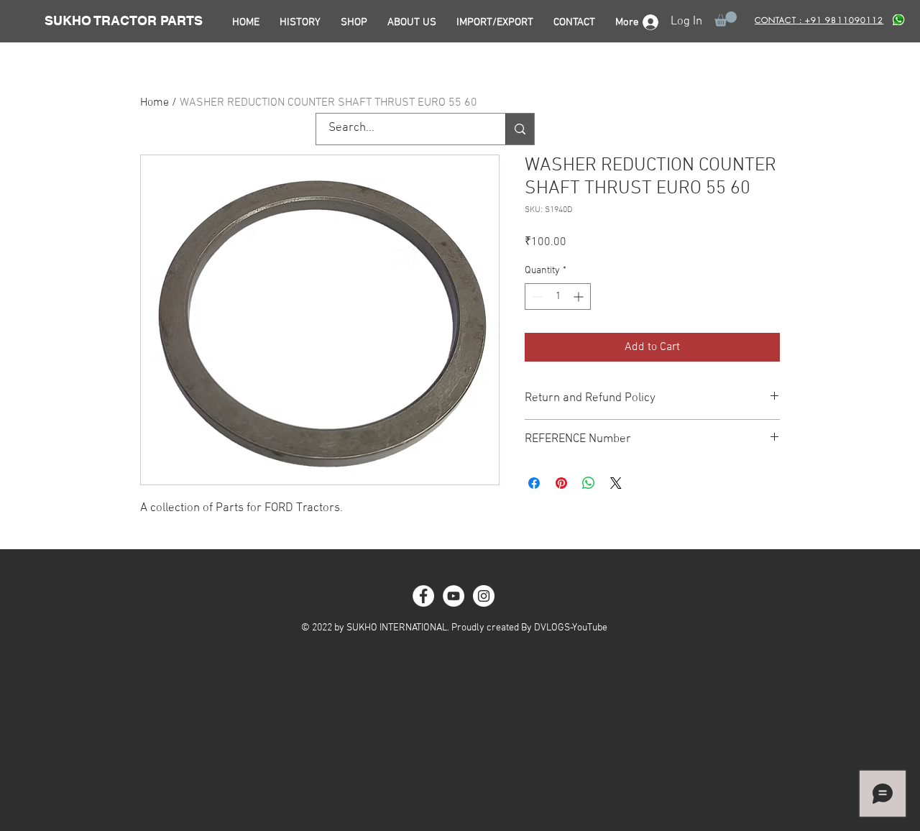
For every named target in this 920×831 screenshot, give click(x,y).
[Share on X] (616, 483)
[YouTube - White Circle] (453, 596)
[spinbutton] (558, 296)
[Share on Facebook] (534, 483)
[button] (725, 19)
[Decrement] (536, 296)
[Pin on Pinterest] (561, 483)
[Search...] (519, 129)
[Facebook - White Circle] (423, 596)
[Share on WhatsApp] (588, 483)
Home (154, 103)
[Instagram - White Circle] (483, 596)
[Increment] (580, 296)
